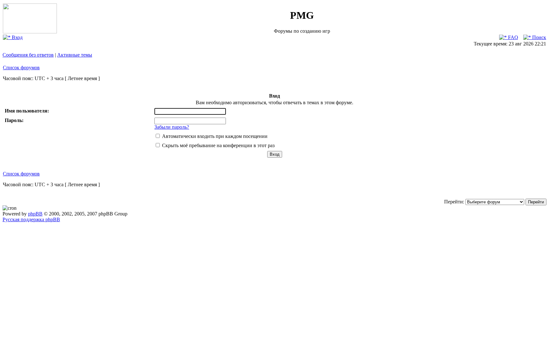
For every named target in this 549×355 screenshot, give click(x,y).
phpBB (35, 213)
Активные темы (74, 55)
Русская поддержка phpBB (31, 219)
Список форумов (21, 67)
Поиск (538, 37)
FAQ (512, 37)
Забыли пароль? (171, 127)
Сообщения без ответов (28, 55)
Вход (16, 37)
